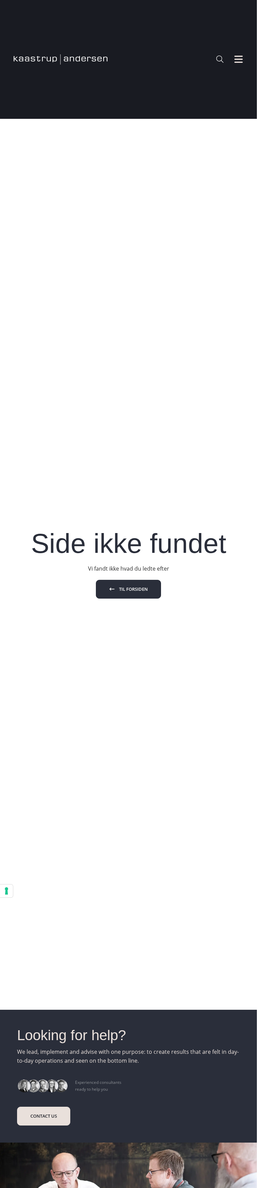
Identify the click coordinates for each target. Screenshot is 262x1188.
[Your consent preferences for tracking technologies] (6, 890)
